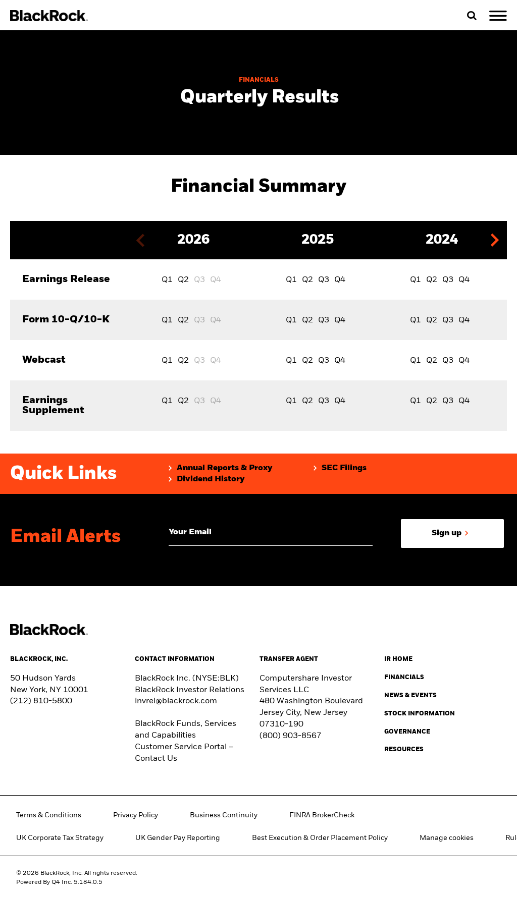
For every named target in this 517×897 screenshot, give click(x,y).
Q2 (183, 280)
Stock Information (419, 714)
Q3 (323, 280)
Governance (407, 732)
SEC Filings (344, 468)
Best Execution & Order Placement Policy (320, 838)
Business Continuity (223, 815)
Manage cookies (447, 838)
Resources (404, 750)
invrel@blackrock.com (176, 701)
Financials (404, 678)
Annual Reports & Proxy (225, 468)
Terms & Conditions (48, 815)
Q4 (339, 280)
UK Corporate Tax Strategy (60, 838)
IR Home (398, 659)
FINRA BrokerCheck (321, 815)
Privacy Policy (135, 815)
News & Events (410, 696)
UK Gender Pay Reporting (177, 838)
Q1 (167, 280)
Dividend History (211, 479)
